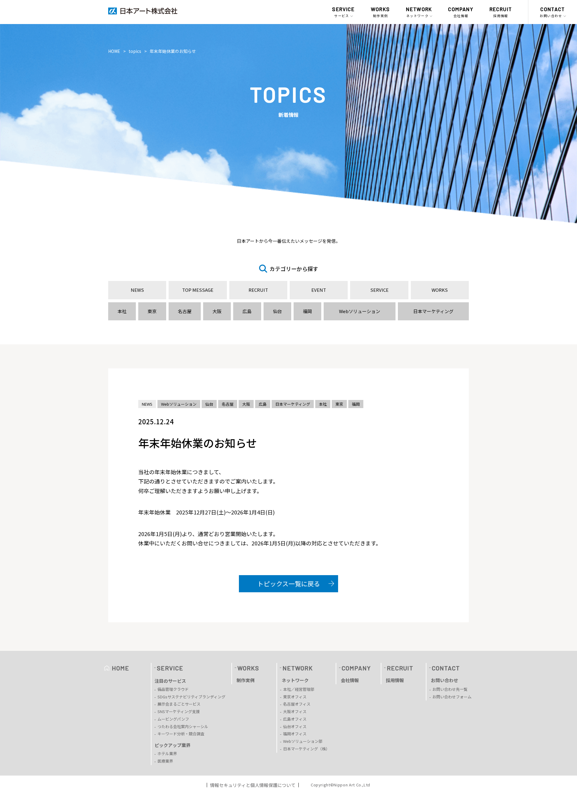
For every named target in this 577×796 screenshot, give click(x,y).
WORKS (440, 290)
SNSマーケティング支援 (178, 711)
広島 (247, 311)
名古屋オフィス (296, 704)
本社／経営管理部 (298, 689)
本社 (122, 311)
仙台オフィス (295, 726)
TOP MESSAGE (197, 290)
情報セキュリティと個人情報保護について (252, 785)
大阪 (216, 311)
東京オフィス (295, 697)
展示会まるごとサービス (178, 704)
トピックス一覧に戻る (288, 583)
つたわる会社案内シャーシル (182, 726)
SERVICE (379, 290)
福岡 (307, 311)
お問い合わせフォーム (452, 697)
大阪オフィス (295, 711)
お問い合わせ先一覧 (450, 689)
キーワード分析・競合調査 (180, 734)
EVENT (318, 290)
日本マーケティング (433, 311)
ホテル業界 (167, 753)
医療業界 (165, 761)
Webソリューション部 (302, 741)
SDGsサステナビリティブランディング (191, 697)
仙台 (277, 311)
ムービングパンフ (173, 719)
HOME (114, 51)
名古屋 (184, 311)
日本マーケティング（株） (306, 749)
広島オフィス (295, 719)
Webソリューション (359, 311)
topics (135, 51)
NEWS (137, 290)
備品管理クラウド (173, 689)
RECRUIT (258, 290)
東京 (152, 311)
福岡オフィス (295, 734)
